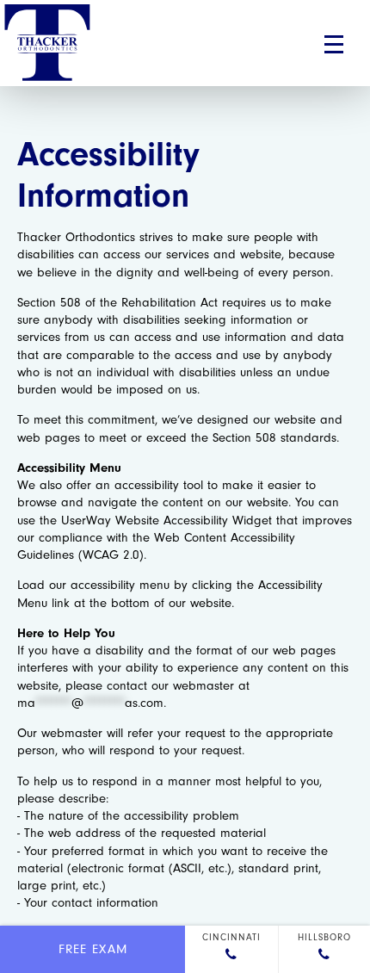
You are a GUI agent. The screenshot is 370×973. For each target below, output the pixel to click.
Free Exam (93, 949)
